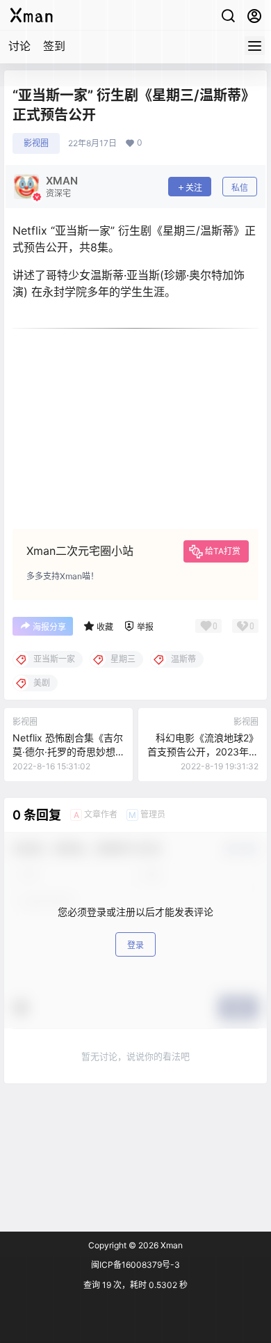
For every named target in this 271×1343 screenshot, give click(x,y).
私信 (239, 187)
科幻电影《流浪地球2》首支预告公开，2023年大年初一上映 (202, 751)
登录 (135, 945)
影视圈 (36, 143)
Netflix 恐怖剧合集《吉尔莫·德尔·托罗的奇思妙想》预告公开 (68, 751)
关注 (194, 187)
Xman (170, 1245)
